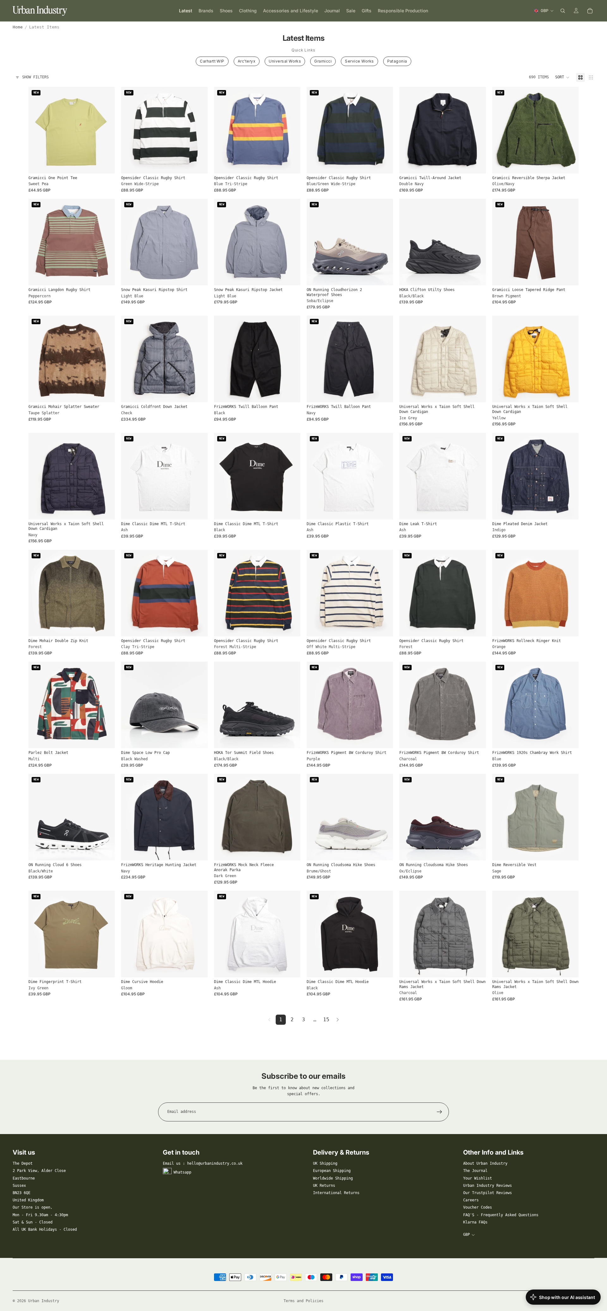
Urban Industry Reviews (487, 1185)
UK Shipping (325, 1163)
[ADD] (198, 738)
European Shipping (332, 1170)
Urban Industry (43, 1301)
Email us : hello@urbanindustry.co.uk (202, 1163)
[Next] (337, 1019)
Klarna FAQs (475, 1222)
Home (18, 27)
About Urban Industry (485, 1163)
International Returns (336, 1193)
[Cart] (590, 11)
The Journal (475, 1170)
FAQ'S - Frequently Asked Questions (500, 1215)
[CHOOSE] (105, 163)
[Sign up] (439, 1112)
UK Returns (324, 1185)
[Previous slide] (37, 130)
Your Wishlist (477, 1178)
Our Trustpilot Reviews (487, 1193)
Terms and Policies (303, 1301)
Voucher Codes (477, 1207)
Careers (471, 1200)
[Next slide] (105, 130)
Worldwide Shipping (333, 1178)
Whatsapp (182, 1172)
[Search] (563, 11)
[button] (562, 77)
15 (326, 1020)
